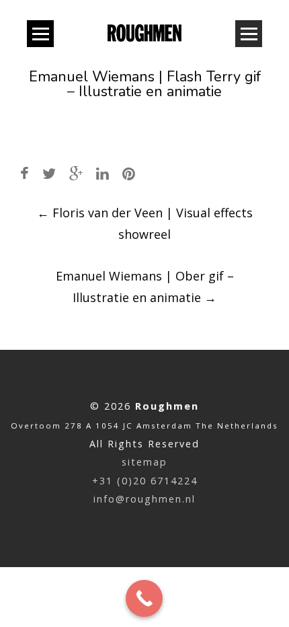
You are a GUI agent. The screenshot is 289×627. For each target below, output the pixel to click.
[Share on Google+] (76, 173)
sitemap (144, 461)
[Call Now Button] (144, 598)
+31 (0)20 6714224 (145, 480)
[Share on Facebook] (24, 173)
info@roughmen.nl (144, 498)
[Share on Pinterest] (128, 173)
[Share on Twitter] (49, 173)
